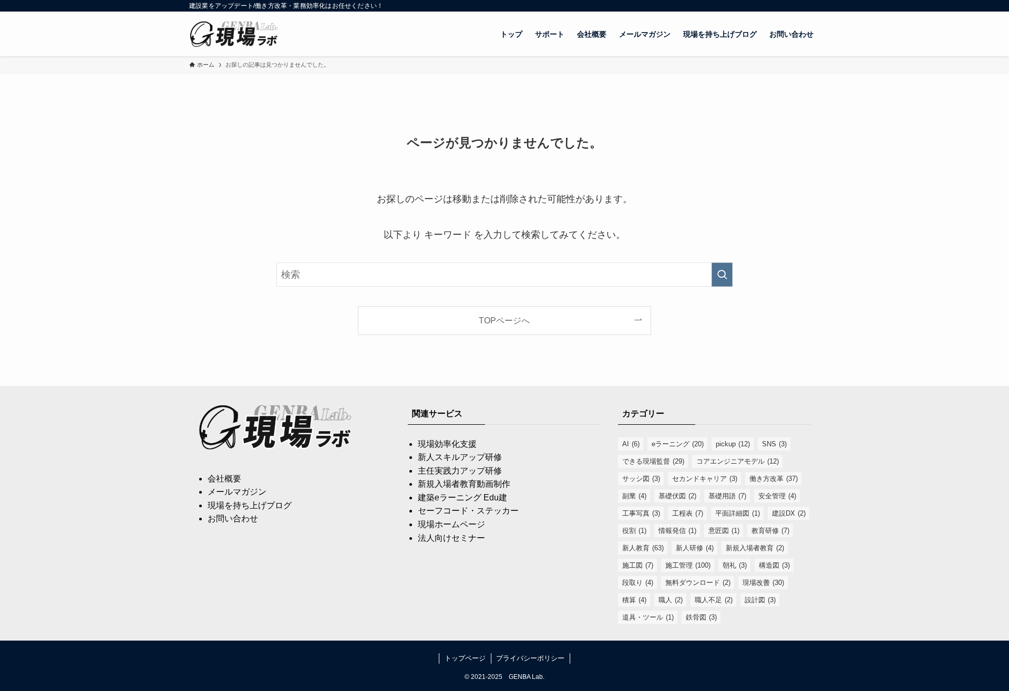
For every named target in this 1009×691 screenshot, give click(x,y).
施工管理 (688, 565)
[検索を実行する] (722, 275)
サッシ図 (641, 479)
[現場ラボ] (234, 34)
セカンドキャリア (704, 479)
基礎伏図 (677, 496)
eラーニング (678, 444)
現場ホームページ (451, 524)
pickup (733, 444)
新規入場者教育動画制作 (464, 483)
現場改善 (763, 583)
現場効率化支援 (447, 443)
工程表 (687, 513)
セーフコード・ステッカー (468, 510)
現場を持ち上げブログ (250, 505)
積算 (634, 600)
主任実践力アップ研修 (460, 470)
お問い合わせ (233, 518)
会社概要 (224, 478)
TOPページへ (504, 320)
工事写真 (641, 513)
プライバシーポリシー (530, 658)
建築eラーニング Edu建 (462, 497)
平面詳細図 (737, 513)
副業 (634, 496)
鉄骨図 (701, 617)
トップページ (465, 658)
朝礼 (735, 565)
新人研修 (695, 548)
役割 (634, 531)
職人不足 (714, 600)
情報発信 (677, 531)
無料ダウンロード (697, 583)
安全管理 (777, 496)
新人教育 (643, 548)
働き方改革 (773, 479)
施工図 (637, 565)
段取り (637, 583)
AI (631, 444)
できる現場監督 (653, 461)
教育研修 (770, 531)
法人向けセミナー (451, 537)
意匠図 (723, 531)
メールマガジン (237, 491)
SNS (774, 444)
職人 (670, 600)
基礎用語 (727, 496)
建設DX (789, 513)
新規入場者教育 (755, 548)
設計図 (760, 600)
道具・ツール (648, 617)
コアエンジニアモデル (737, 461)
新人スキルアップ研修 (460, 457)
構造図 (774, 565)
